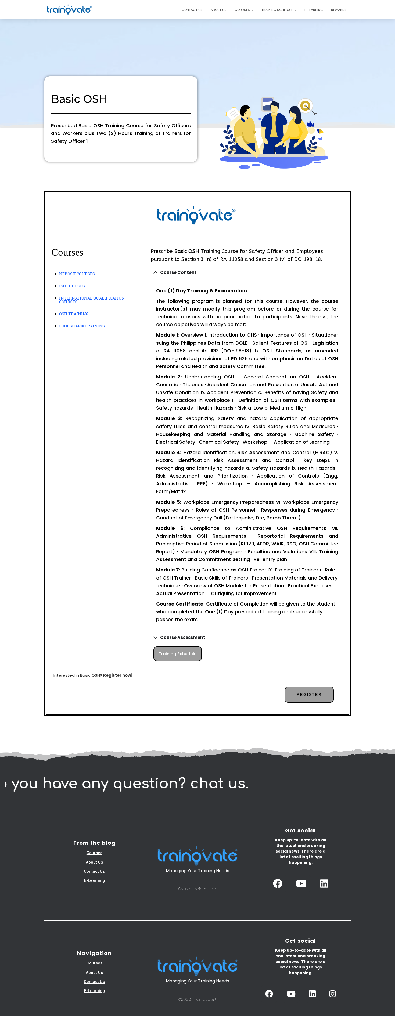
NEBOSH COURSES (77, 273)
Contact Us (192, 10)
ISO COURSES (72, 286)
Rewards (339, 10)
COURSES (243, 10)
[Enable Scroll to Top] (384, 1005)
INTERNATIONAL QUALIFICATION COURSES (92, 300)
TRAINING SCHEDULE (277, 10)
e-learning (94, 880)
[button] (252, 10)
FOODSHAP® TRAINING (82, 326)
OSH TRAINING (73, 313)
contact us (94, 871)
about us (94, 862)
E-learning (313, 10)
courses (94, 852)
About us (219, 10)
